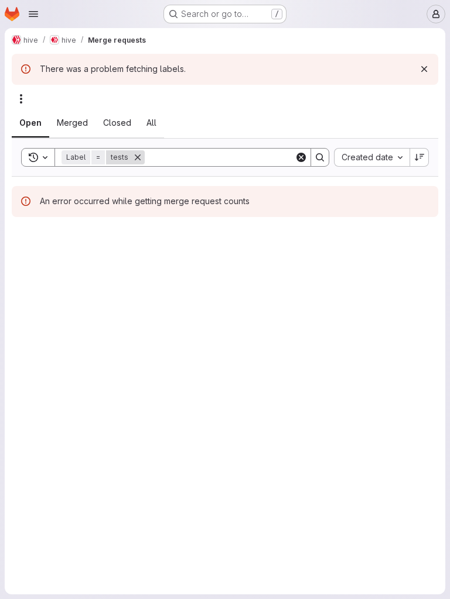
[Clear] (301, 157)
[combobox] (372, 157)
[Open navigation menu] (33, 14)
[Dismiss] (424, 69)
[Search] (320, 157)
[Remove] (138, 157)
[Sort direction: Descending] (419, 157)
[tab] (30, 122)
